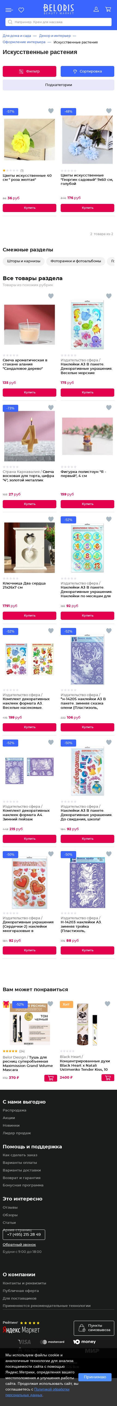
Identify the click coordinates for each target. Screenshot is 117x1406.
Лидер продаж (17, 1133)
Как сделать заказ (20, 1155)
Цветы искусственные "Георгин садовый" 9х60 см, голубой (87, 180)
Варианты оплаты (20, 1163)
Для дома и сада (17, 35)
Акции (9, 1118)
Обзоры (10, 1215)
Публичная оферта (21, 1291)
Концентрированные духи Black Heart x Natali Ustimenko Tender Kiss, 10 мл (85, 1065)
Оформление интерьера (24, 42)
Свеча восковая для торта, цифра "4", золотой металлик (28, 476)
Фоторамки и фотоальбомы (76, 261)
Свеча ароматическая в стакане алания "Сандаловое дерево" (25, 365)
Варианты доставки (22, 1170)
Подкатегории (58, 85)
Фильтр (33, 71)
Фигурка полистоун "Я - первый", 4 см (83, 474)
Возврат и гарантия (22, 1178)
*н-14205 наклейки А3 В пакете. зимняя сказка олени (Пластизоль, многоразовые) (83, 703)
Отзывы (10, 1207)
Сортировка (91, 71)
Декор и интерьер (55, 35)
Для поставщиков (19, 1298)
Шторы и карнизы (23, 261)
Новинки (11, 1125)
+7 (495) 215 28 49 (24, 1235)
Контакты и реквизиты (24, 1283)
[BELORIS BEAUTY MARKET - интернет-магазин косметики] (58, 9)
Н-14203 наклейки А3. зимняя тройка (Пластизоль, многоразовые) (81, 927)
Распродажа (14, 1110)
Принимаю (95, 1377)
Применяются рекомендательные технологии (47, 1306)
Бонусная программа (23, 1185)
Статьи (9, 1223)
